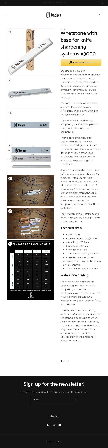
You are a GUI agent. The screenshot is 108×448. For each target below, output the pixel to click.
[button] (5, 15)
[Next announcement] (103, 3)
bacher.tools (57, 442)
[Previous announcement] (5, 3)
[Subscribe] (75, 400)
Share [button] (66, 360)
